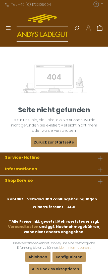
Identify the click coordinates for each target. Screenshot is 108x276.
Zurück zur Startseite (54, 142)
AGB (71, 206)
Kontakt (15, 199)
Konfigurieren (69, 256)
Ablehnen (38, 256)
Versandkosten (23, 226)
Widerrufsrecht (48, 206)
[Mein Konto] (88, 28)
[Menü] (8, 28)
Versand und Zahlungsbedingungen (62, 199)
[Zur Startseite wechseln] (42, 28)
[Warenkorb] (99, 28)
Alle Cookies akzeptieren (55, 268)
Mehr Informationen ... (75, 247)
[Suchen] (76, 28)
